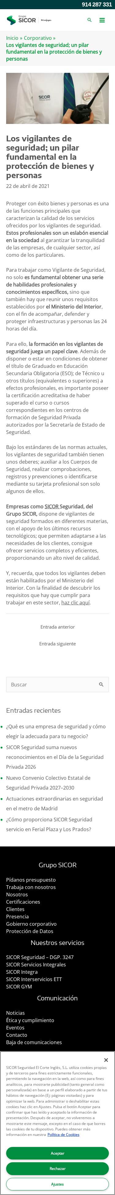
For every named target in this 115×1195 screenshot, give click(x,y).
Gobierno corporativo (31, 924)
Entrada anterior (57, 627)
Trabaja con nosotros (31, 887)
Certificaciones (23, 901)
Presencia (17, 916)
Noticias (15, 1013)
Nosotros (17, 894)
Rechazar (58, 1168)
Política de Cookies (63, 1134)
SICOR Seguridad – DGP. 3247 (40, 957)
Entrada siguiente (57, 643)
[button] (89, 20)
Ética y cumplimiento (30, 1020)
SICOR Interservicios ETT (34, 979)
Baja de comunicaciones (34, 1042)
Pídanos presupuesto (31, 879)
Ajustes (57, 1184)
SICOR (52, 506)
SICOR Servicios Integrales (36, 964)
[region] (57, 1123)
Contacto (16, 1035)
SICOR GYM (19, 986)
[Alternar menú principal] (102, 20)
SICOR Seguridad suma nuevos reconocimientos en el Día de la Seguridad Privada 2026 (55, 757)
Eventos (15, 1027)
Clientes (15, 909)
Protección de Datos (29, 931)
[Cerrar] (106, 1060)
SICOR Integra (22, 972)
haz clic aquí (75, 602)
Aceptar (57, 1153)
